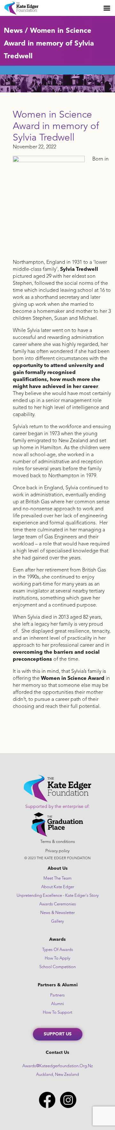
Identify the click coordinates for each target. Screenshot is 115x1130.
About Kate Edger (57, 887)
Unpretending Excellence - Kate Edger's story (58, 896)
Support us (58, 1034)
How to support (57, 1013)
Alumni (57, 1004)
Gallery (57, 921)
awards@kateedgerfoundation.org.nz (57, 1066)
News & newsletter (57, 913)
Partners (57, 995)
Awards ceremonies (57, 904)
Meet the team (57, 878)
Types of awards (57, 950)
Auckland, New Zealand (57, 1075)
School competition (57, 967)
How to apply (57, 958)
